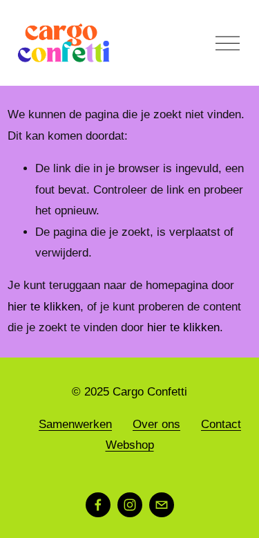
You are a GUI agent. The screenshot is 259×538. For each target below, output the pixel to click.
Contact (221, 424)
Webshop (130, 445)
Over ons (156, 424)
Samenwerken (75, 424)
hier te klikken (44, 306)
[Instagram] (129, 504)
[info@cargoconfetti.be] (161, 504)
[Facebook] (98, 504)
